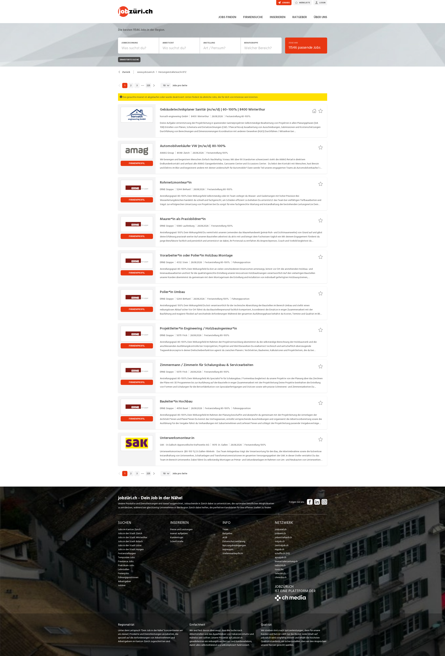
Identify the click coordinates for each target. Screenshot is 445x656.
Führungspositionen (128, 577)
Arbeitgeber (124, 581)
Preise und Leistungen (181, 529)
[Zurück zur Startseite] (290, 600)
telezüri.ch (280, 573)
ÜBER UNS (320, 17)
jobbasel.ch (280, 529)
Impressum (227, 549)
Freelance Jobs (126, 561)
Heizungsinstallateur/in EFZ (172, 72)
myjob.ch (279, 549)
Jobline (122, 585)
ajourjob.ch (280, 557)
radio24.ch (280, 565)
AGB (224, 537)
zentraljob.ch (281, 545)
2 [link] (130, 85)
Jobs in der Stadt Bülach (130, 541)
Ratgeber (227, 533)
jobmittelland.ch (283, 537)
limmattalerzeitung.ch (286, 561)
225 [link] (148, 85)
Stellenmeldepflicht (232, 553)
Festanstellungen (127, 553)
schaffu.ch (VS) (282, 553)
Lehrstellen (123, 569)
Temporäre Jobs (126, 557)
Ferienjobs (123, 573)
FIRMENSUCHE (253, 17)
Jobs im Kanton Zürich (129, 529)
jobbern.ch (280, 533)
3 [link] (136, 85)
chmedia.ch (280, 577)
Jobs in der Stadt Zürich (130, 533)
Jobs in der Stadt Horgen (131, 549)
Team (225, 529)
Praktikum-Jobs (126, 565)
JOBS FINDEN (227, 17)
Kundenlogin (176, 537)
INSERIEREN (277, 17)
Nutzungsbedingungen (234, 545)
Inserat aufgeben (179, 533)
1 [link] (124, 85)
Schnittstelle (176, 541)
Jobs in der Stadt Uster (129, 545)
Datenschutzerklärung (233, 541)
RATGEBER (299, 17)
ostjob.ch (280, 541)
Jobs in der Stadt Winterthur (132, 537)
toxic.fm (279, 569)
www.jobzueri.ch (146, 72)
